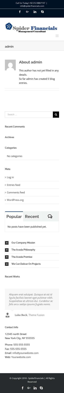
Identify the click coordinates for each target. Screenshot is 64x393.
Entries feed (13, 184)
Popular (14, 216)
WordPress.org (15, 199)
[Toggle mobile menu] (57, 35)
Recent (32, 216)
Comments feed (16, 192)
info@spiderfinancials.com (32, 6)
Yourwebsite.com (21, 357)
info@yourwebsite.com (25, 353)
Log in (10, 177)
